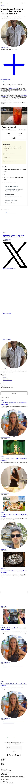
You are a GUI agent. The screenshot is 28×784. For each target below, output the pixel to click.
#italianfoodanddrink (16, 190)
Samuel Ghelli (3, 549)
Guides (2, 763)
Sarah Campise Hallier (5, 437)
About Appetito (4, 769)
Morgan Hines (3, 606)
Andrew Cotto (5, 47)
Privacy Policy (4, 773)
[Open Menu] (26, 3)
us (9, 202)
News (2, 762)
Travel (2, 766)
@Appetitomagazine (13, 196)
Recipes (2, 760)
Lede (12, 782)
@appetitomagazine (11, 189)
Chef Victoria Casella (5, 493)
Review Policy (4, 774)
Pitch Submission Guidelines (7, 772)
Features (3, 759)
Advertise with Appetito (6, 770)
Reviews (2, 764)
